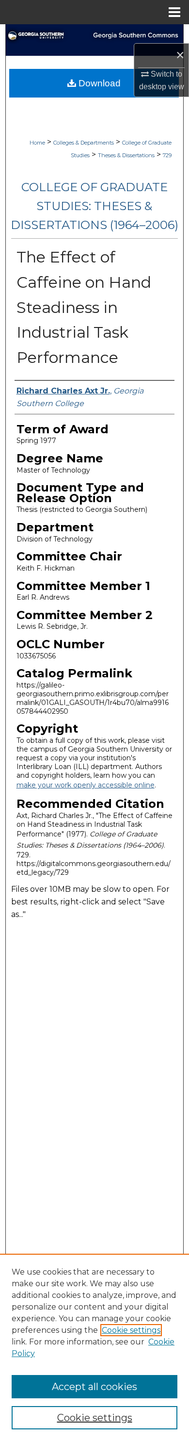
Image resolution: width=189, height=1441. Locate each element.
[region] (94, 1347)
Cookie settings (131, 1330)
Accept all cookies (94, 1386)
